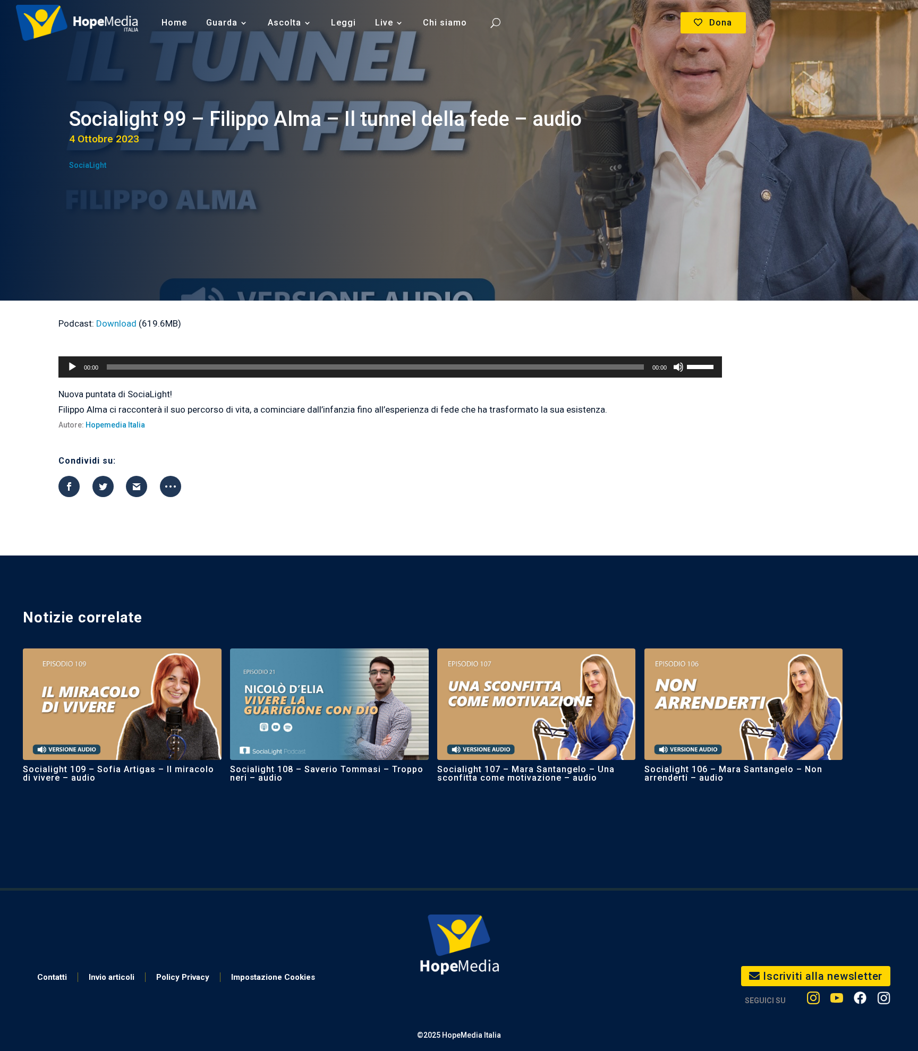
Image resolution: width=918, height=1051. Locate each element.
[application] (389, 367)
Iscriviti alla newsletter (822, 976)
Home (174, 23)
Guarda (221, 23)
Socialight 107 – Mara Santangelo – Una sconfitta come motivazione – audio (526, 773)
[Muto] (678, 367)
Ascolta (284, 23)
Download (116, 323)
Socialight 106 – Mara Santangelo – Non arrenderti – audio (733, 773)
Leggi (343, 23)
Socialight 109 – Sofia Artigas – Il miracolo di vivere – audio (118, 773)
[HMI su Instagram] (813, 1000)
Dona (720, 23)
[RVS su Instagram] (883, 1000)
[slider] (702, 365)
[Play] (72, 367)
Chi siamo (445, 23)
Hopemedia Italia (115, 425)
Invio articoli (111, 977)
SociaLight (87, 165)
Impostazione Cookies (273, 977)
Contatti (52, 977)
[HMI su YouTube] (836, 1000)
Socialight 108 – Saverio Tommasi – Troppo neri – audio (326, 773)
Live (384, 23)
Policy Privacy (182, 977)
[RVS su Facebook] (860, 1000)
